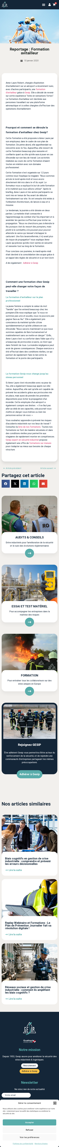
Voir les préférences (29, 1137)
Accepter (29, 1122)
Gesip (27, 92)
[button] (55, 1103)
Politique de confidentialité (23, 1144)
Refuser (29, 1130)
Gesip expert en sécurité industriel (22, 440)
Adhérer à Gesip (30, 263)
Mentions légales (41, 1144)
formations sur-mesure (40, 443)
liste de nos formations (29, 427)
